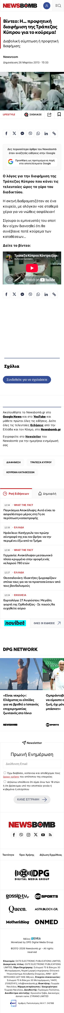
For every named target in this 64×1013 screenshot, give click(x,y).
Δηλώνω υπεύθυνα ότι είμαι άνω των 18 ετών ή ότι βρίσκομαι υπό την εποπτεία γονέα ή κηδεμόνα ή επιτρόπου (31, 786)
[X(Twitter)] (35, 834)
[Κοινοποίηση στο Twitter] (14, 133)
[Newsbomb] (32, 825)
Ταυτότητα (8, 855)
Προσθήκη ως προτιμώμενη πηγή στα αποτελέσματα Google (35, 162)
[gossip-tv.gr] (17, 896)
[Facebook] (13, 834)
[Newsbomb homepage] (20, 5)
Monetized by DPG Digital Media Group (32, 942)
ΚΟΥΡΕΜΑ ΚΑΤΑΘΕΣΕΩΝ (20, 472)
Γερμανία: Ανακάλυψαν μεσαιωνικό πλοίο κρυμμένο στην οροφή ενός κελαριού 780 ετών (27, 559)
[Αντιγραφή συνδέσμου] (49, 115)
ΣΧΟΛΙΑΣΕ (36, 114)
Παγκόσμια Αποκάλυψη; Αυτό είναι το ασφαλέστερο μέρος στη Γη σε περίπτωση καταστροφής (29, 514)
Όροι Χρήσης (26, 855)
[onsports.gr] (46, 896)
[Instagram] (28, 834)
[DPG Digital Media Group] (32, 875)
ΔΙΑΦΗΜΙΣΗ (13, 462)
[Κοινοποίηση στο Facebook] (6, 133)
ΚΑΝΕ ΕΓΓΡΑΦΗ (28, 799)
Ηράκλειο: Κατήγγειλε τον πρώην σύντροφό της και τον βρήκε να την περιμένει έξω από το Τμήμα (27, 537)
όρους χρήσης (11, 776)
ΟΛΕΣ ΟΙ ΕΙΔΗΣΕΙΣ (44, 623)
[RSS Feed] (50, 834)
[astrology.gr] (46, 909)
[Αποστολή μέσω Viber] (30, 133)
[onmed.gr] (46, 922)
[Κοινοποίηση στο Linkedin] (46, 133)
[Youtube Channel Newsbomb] (43, 834)
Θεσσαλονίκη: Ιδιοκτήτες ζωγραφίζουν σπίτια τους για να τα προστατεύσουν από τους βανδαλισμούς (31, 582)
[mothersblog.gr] (17, 922)
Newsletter (33, 436)
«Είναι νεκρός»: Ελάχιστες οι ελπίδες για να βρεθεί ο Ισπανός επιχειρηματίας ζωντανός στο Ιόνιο (20, 704)
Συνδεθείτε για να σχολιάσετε (27, 379)
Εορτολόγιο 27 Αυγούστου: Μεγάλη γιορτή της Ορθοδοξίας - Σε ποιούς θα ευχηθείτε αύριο (29, 604)
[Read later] (59, 115)
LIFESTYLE (9, 114)
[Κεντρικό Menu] (58, 5)
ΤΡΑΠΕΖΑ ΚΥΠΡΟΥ (41, 462)
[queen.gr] (17, 909)
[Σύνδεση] (46, 5)
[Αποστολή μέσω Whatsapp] (38, 133)
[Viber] (21, 834)
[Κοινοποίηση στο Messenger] (22, 133)
